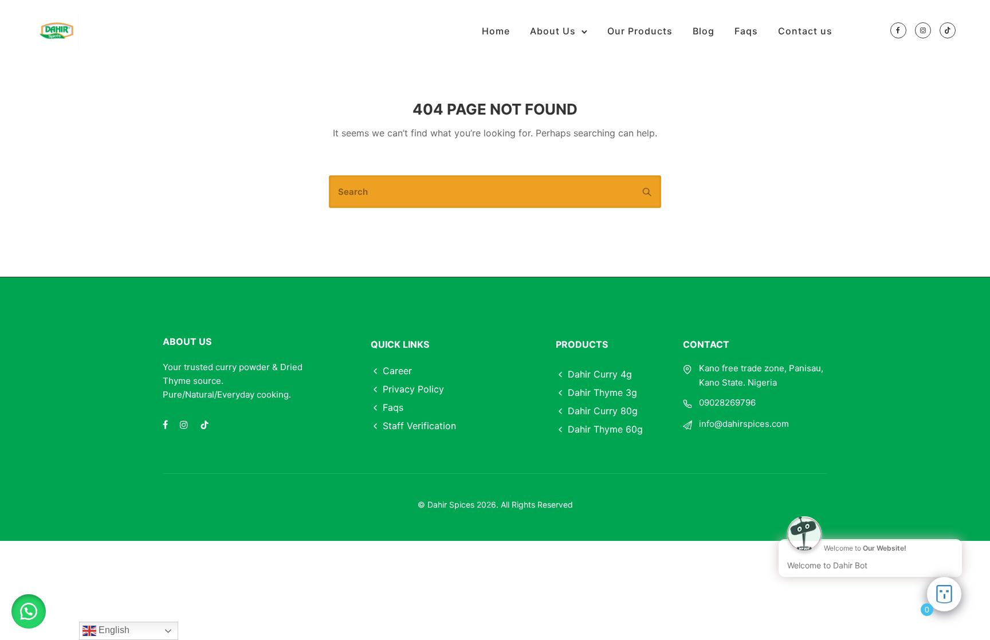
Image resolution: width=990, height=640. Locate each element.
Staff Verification (419, 425)
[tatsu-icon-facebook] (898, 31)
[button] (28, 611)
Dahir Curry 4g (600, 374)
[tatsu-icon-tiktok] (948, 31)
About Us (553, 31)
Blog (703, 31)
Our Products (640, 31)
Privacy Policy (413, 389)
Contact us (805, 31)
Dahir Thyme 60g (605, 429)
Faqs (746, 31)
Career (397, 370)
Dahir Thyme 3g (602, 392)
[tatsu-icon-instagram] (923, 31)
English (112, 630)
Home (496, 31)
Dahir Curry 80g (603, 411)
